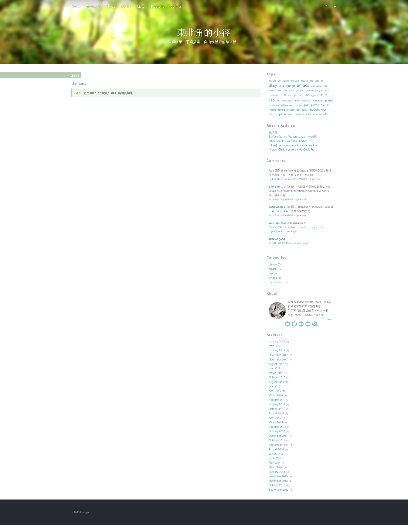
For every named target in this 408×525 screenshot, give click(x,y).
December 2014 (278, 436)
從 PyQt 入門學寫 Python (281, 243)
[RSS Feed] (326, 5)
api (279, 80)
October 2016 (277, 377)
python (315, 105)
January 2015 (277, 431)
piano (329, 100)
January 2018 (277, 350)
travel (290, 114)
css (317, 81)
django (290, 85)
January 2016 (277, 404)
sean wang (276, 207)
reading (272, 109)
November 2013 (278, 481)
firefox (272, 90)
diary (273, 85)
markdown (287, 100)
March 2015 (276, 422)
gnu (302, 90)
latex (300, 95)
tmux (324, 109)
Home (75, 6)
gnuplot (309, 90)
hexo (326, 90)
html (283, 95)
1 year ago (315, 178)
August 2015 (276, 413)
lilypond (315, 95)
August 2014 (276, 449)
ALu (271, 170)
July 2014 (274, 454)
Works (126, 6)
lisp (272, 100)
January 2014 (277, 472)
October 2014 (277, 440)
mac (278, 100)
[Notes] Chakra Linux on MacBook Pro (291, 149)
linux (323, 95)
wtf (324, 114)
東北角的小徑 (204, 32)
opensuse (306, 100)
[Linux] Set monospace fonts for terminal (293, 145)
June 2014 (275, 458)
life (307, 95)
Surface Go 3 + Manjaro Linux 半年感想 (293, 136)
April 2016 (275, 391)
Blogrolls (157, 6)
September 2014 (279, 445)
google (318, 90)
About (110, 6)
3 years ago (301, 199)
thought (314, 109)
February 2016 (277, 400)
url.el (309, 114)
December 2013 (278, 476)
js (295, 95)
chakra (285, 80)
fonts (291, 90)
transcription (277, 114)
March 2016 (276, 395)
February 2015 (277, 427)
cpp (311, 80)
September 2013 (279, 489)
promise (298, 105)
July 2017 (274, 368)
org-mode (318, 100)
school (290, 109)
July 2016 (274, 386)
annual (272, 80)
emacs (303, 85)
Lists (140, 6)
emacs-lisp (316, 85)
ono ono (274, 187)
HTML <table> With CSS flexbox (288, 141)
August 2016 (276, 382)
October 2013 (277, 485)
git (297, 90)
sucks (304, 109)
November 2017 (278, 359)
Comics (176, 6)
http (290, 95)
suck (298, 109)
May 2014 (274, 462)
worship (317, 114)
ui (303, 114)
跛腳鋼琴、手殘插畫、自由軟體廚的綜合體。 (204, 41)
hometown (274, 95)
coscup (304, 80)
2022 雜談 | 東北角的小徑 (281, 199)
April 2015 (275, 418)
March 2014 (276, 467)
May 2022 (274, 346)
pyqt (306, 105)
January (79, 83)
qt (328, 105)
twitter (298, 114)
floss (285, 90)
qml (323, 105)
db (322, 80)
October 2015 (277, 409)
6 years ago (291, 231)
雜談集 (273, 132)
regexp (281, 109)
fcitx (325, 85)
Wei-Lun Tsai (277, 223)
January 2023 (277, 341)
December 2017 (278, 355)
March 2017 (276, 373)
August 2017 (276, 364)
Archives (93, 6)
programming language (281, 105)
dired (281, 85)
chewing (295, 80)
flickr (279, 90)
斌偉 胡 (273, 239)
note (297, 100)
